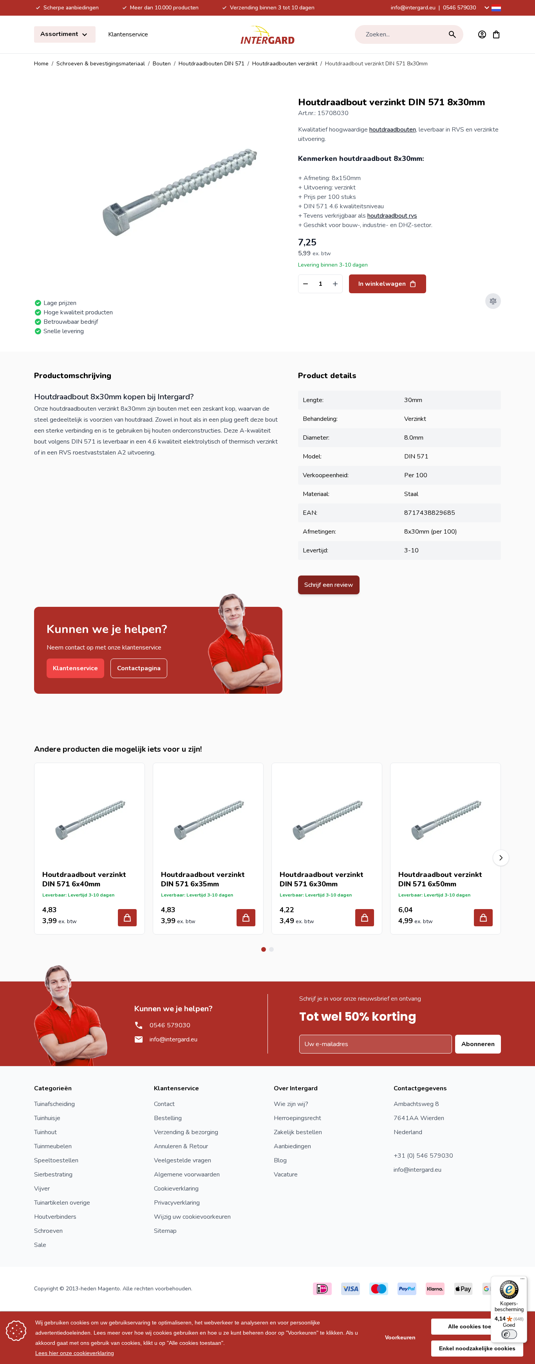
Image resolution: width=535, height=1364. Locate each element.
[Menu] (522, 1280)
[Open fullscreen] (178, 187)
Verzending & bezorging (186, 1132)
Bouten (162, 63)
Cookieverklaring (176, 1188)
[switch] (509, 1334)
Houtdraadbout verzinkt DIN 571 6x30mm (321, 879)
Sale (40, 1245)
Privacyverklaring (177, 1202)
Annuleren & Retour (181, 1146)
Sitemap (165, 1231)
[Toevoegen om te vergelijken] (493, 301)
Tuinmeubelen (53, 1146)
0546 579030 (459, 7)
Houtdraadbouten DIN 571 (211, 63)
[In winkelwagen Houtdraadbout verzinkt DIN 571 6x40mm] (127, 917)
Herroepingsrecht (297, 1118)
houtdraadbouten (392, 129)
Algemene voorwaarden (187, 1174)
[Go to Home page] (267, 34)
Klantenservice (128, 34)
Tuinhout (45, 1132)
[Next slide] (501, 858)
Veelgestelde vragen (182, 1160)
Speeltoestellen (56, 1160)
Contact (164, 1104)
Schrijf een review (328, 585)
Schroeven (48, 1231)
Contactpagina (139, 668)
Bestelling (168, 1118)
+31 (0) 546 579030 (423, 1155)
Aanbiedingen (292, 1146)
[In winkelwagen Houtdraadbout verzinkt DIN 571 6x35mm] (246, 917)
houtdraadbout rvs (392, 215)
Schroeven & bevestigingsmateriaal (100, 63)
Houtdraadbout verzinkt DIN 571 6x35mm (203, 879)
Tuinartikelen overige (62, 1202)
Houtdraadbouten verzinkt (284, 63)
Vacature (286, 1174)
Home (41, 63)
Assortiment (60, 34)
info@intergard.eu (413, 7)
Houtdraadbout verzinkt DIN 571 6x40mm (84, 879)
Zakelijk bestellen (298, 1132)
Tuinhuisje (47, 1118)
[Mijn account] (482, 34)
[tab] (263, 949)
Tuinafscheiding (54, 1104)
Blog (280, 1160)
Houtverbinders (55, 1216)
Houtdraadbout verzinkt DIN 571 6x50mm (440, 879)
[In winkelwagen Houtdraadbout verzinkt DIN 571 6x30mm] (364, 917)
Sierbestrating (53, 1174)
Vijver (42, 1188)
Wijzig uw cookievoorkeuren (192, 1216)
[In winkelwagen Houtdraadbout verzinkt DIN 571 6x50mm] (483, 917)
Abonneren (478, 1044)
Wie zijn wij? (291, 1104)
